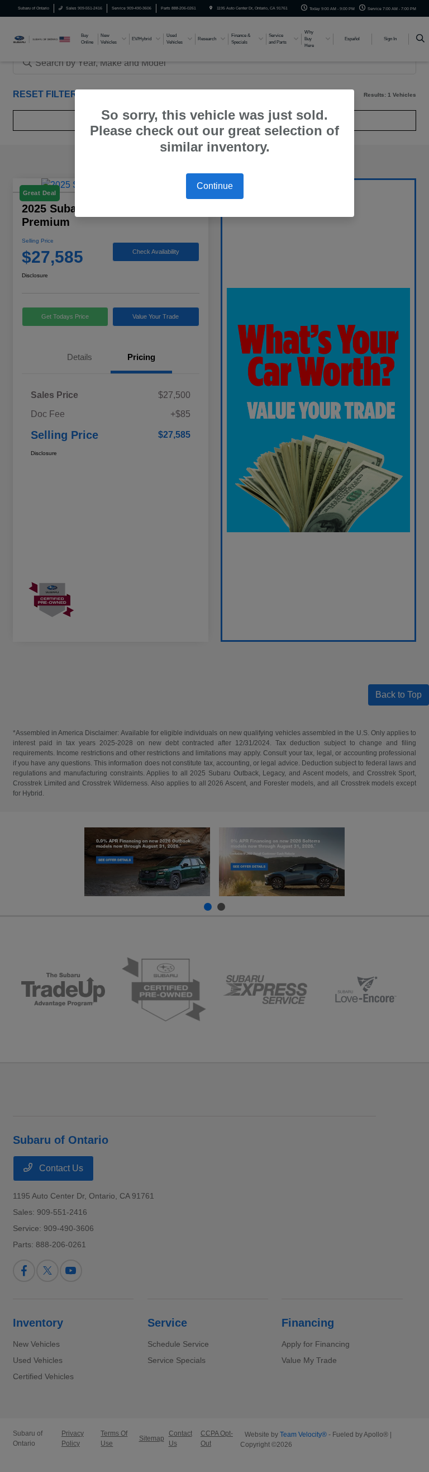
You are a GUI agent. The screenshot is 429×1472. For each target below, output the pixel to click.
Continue (215, 186)
